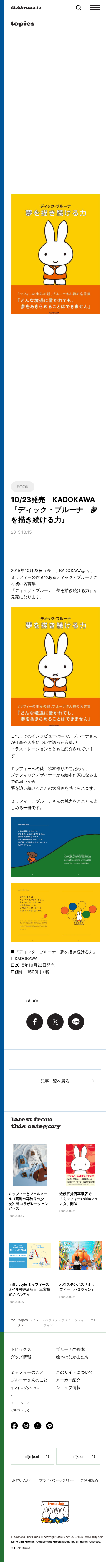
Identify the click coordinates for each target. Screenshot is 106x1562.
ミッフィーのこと (27, 1372)
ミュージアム (20, 1403)
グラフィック (20, 1411)
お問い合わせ (22, 1480)
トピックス (21, 1349)
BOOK (23, 487)
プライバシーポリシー (56, 1480)
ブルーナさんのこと (29, 1379)
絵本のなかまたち (72, 1356)
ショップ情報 (68, 1387)
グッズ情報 (21, 1356)
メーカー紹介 (68, 1379)
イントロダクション (25, 1388)
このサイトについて (74, 1372)
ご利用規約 (89, 1480)
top (13, 1319)
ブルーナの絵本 (70, 1349)
